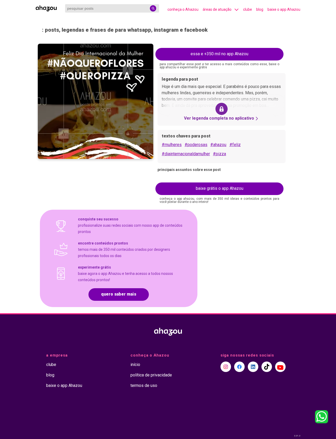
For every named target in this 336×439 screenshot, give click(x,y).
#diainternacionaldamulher (186, 153)
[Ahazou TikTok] (266, 367)
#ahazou (218, 144)
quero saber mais (118, 294)
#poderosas (196, 144)
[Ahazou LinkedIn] (253, 367)
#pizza (219, 153)
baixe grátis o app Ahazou (219, 188)
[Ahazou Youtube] (280, 367)
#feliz (235, 144)
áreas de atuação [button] (217, 9)
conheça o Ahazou (182, 9)
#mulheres (172, 144)
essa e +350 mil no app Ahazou (219, 53)
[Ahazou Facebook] (239, 367)
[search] (153, 8)
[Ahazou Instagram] (225, 367)
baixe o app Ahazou (283, 9)
